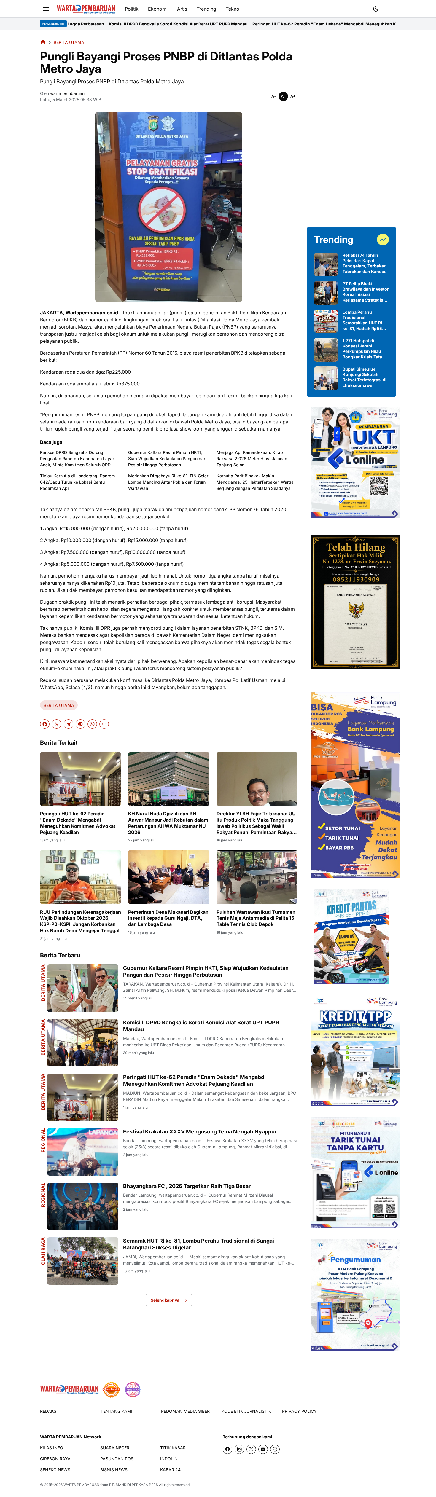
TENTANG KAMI (116, 1411)
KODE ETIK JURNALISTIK (246, 1411)
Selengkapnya (165, 1299)
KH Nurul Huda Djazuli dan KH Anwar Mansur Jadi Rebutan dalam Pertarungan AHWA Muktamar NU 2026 (168, 823)
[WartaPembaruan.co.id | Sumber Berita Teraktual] (86, 9)
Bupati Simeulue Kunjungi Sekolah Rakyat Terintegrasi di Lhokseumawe (364, 377)
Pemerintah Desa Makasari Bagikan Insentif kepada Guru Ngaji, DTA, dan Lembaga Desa (168, 918)
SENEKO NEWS (55, 1469)
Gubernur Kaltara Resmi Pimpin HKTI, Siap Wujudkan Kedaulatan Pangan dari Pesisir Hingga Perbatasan (167, 458)
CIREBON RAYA (55, 1458)
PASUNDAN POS (116, 1458)
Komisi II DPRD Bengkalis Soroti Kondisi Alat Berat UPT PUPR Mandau (96, 23)
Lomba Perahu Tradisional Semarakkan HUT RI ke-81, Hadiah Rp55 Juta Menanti (362, 320)
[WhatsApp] (92, 724)
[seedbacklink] (111, 1390)
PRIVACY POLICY (299, 1411)
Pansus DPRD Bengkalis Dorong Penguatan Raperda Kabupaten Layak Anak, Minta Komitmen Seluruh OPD (77, 458)
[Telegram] (68, 724)
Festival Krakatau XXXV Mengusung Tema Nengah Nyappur (200, 1131)
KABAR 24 (170, 1469)
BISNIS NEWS (114, 1469)
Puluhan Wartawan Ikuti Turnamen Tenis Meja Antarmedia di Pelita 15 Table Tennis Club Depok (256, 918)
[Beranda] (43, 42)
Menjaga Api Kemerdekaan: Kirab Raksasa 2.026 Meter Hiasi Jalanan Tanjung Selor (252, 458)
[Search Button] (390, 8)
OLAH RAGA (43, 1251)
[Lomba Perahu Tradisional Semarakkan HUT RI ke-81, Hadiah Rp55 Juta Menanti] (326, 321)
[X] (56, 724)
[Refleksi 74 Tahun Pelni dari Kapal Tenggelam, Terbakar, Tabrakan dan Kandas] (326, 264)
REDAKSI (49, 1411)
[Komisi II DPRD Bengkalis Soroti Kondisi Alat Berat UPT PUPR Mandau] (82, 1042)
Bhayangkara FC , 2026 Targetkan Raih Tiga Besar (187, 1186)
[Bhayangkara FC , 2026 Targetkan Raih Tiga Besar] (82, 1206)
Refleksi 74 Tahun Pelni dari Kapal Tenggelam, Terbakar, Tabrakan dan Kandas (365, 263)
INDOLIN (169, 1458)
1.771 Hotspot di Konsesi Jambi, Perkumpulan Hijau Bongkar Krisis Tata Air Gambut (366, 349)
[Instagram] (239, 1449)
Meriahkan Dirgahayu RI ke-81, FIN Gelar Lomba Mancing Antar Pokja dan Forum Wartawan (168, 482)
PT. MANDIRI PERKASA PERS (133, 1484)
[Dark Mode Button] (376, 9)
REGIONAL (43, 1140)
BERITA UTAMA (59, 705)
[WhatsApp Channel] (275, 1449)
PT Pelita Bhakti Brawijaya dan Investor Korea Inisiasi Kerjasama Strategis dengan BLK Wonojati (366, 292)
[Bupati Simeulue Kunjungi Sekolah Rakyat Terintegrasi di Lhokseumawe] (326, 378)
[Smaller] (274, 96)
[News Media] (132, 1390)
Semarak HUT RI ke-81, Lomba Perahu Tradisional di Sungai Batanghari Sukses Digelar (198, 1244)
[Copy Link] (104, 724)
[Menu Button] (46, 9)
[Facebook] (45, 724)
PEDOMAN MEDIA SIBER (185, 1411)
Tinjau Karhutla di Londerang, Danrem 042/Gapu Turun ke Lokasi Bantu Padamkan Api (77, 482)
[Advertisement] (351, 128)
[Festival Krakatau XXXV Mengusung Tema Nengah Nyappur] (82, 1152)
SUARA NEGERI (115, 1447)
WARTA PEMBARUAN (81, 1484)
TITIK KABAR (173, 1447)
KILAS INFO (51, 1447)
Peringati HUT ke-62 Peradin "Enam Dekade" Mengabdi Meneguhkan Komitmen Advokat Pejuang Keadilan (278, 23)
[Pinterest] (80, 724)
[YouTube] (263, 1449)
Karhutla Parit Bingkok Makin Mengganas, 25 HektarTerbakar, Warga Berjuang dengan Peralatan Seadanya (255, 482)
